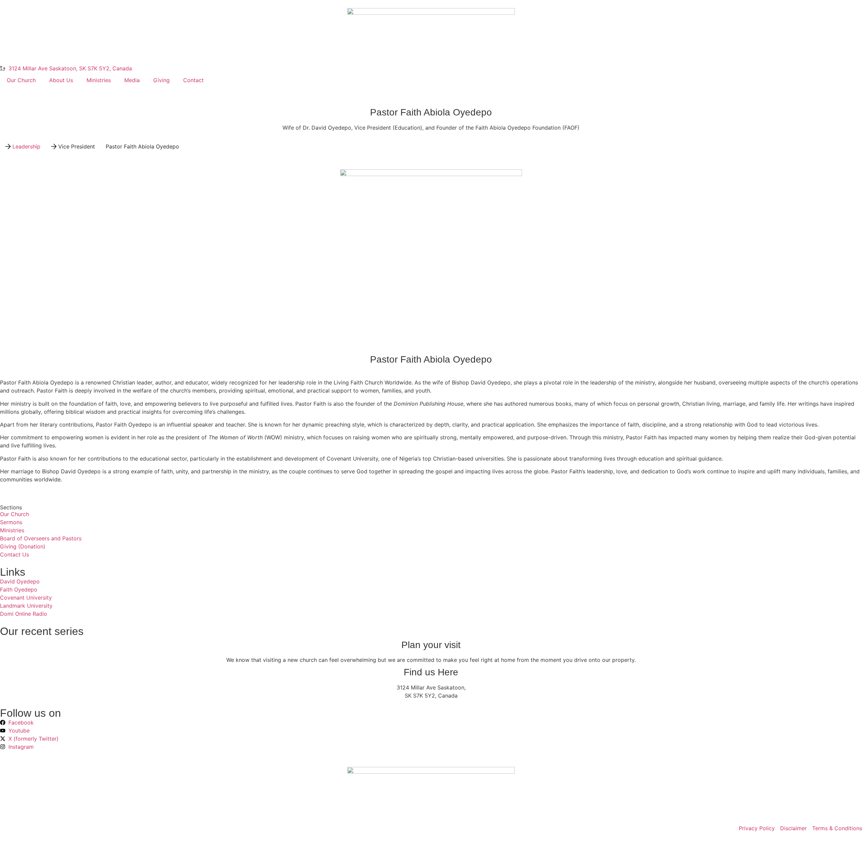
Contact (193, 80)
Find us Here (431, 672)
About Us (61, 80)
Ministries (99, 80)
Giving (161, 80)
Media (132, 80)
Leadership (26, 146)
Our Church (21, 80)
